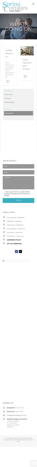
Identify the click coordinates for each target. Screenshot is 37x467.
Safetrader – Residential (14, 221)
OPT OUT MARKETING (14, 244)
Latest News (9, 94)
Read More (7, 81)
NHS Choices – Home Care (15, 236)
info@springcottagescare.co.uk (16, 415)
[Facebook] (16, 251)
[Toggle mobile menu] (33, 4)
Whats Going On (9, 102)
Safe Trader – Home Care (14, 232)
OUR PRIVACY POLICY (14, 240)
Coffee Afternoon (9, 53)
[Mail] (20, 251)
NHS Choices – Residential (15, 225)
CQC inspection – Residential (16, 217)
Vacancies (8, 98)
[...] (6, 77)
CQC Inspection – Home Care (16, 229)
